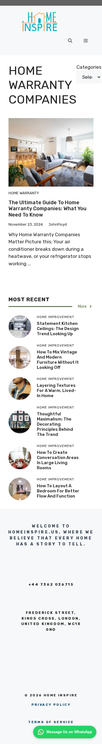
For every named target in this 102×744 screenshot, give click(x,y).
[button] (70, 40)
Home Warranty (23, 193)
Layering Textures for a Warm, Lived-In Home (56, 390)
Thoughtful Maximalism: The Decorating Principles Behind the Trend (55, 424)
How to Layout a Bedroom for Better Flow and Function (58, 491)
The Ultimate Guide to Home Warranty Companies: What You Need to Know (47, 208)
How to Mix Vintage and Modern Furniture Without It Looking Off (58, 359)
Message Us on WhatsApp (69, 732)
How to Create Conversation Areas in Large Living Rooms (58, 460)
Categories (88, 67)
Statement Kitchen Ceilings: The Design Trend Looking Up (58, 328)
